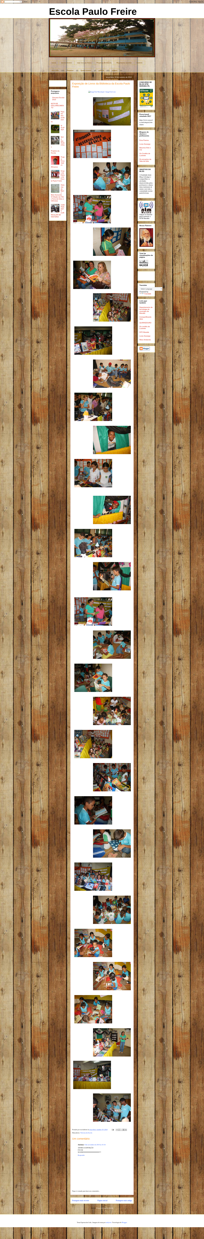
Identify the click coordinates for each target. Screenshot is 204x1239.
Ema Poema (144, 140)
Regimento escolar (124, 63)
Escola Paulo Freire (93, 11)
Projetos (70, 70)
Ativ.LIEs (55, 70)
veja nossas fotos (84, 63)
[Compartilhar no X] (121, 1130)
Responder (81, 1155)
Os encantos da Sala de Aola (145, 160)
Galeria (139, 63)
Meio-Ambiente (145, 340)
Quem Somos (66, 63)
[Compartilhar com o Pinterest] (126, 1130)
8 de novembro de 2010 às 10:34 (95, 1145)
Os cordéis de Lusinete (144, 327)
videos (114, 70)
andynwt (108, 1222)
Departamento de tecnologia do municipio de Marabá (146, 310)
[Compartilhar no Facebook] (123, 1130)
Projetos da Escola (55, 152)
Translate (147, 294)
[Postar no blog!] (119, 1130)
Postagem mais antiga (124, 1200)
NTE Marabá (144, 332)
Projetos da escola (103, 63)
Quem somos (86, 70)
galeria (101, 70)
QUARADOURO (145, 323)
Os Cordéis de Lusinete (144, 154)
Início (54, 63)
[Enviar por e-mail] (117, 1130)
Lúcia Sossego (144, 144)
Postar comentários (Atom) (104, 1208)
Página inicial (102, 1200)
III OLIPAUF (62, 128)
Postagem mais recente (80, 1200)
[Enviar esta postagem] (112, 1129)
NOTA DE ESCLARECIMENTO (57, 106)
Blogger (124, 1222)
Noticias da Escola (86, 1133)
